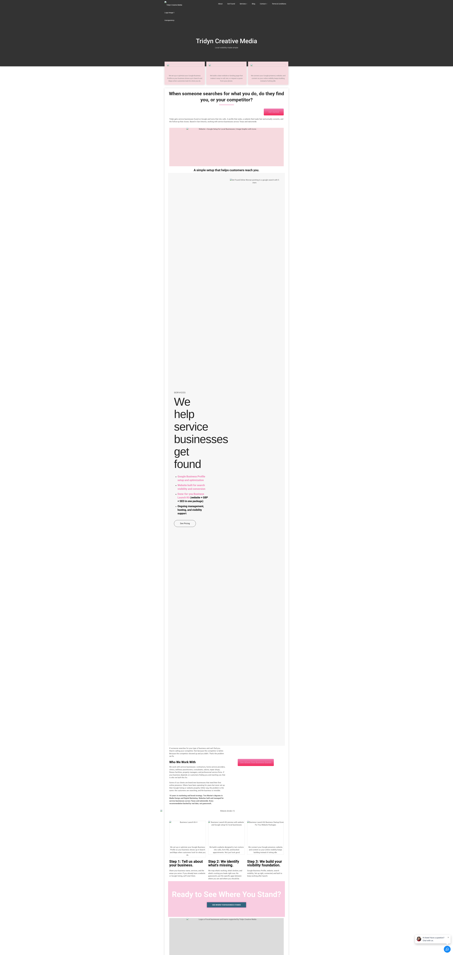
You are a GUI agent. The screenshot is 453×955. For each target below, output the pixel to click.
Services (243, 4)
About (220, 4)
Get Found (231, 4)
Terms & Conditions (279, 4)
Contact (263, 4)
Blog (253, 4)
